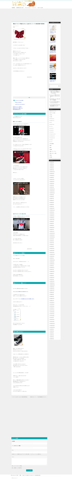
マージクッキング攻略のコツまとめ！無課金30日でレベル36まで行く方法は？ (55, 96)
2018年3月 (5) (52, 296)
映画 (50, 147)
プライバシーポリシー (28, 7)
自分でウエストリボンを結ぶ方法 (20, 104)
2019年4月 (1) (52, 275)
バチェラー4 (51, 128)
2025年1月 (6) (52, 169)
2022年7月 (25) (52, 219)
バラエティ (51, 139)
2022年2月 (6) (52, 229)
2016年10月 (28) (52, 327)
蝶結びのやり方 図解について (18, 108)
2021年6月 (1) (52, 244)
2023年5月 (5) (52, 202)
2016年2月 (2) (52, 338)
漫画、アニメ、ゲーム (53, 151)
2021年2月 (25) (52, 250)
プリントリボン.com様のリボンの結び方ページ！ (20, 291)
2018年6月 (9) (52, 292)
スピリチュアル (52, 124)
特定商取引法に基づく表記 (19, 7)
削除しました (51, 61)
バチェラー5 (51, 130)
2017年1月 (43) (52, 321)
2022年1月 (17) (52, 231)
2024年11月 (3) (52, 173)
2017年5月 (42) (52, 313)
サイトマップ (34, 7)
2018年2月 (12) (52, 298)
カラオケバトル (52, 120)
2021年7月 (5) (52, 242)
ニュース (51, 126)
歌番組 (51, 149)
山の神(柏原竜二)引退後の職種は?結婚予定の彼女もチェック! (53, 52)
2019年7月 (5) (52, 269)
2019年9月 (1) (52, 265)
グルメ (51, 122)
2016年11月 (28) (52, 325)
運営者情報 (13, 7)
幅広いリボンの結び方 (19, 102)
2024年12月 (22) (52, 171)
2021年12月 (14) (52, 233)
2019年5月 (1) (52, 273)
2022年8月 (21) (52, 217)
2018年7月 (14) (52, 290)
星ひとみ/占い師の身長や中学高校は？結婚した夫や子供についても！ (53, 81)
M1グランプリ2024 (40, 7)
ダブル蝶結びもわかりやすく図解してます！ (27, 298)
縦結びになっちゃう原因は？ (17, 106)
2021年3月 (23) (52, 248)
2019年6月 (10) (52, 271)
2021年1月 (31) (52, 252)
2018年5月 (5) (52, 294)
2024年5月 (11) (52, 183)
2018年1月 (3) (52, 300)
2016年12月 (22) (52, 323)
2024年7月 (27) (52, 179)
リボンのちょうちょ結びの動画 (19, 100)
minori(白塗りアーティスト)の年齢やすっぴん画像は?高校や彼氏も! (53, 32)
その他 (51, 116)
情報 (50, 145)
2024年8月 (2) (52, 177)
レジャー (51, 141)
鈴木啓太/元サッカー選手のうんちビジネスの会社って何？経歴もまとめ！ (53, 71)
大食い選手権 (52, 143)
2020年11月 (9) (52, 256)
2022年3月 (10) (52, 227)
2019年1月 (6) (52, 279)
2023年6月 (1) (52, 200)
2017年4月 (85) (52, 315)
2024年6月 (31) (52, 181)
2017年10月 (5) (52, 304)
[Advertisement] (36, 15)
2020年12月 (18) (52, 254)
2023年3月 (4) (52, 204)
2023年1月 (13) (52, 208)
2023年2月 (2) (52, 206)
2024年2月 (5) (52, 185)
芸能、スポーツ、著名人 (53, 153)
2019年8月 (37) (52, 267)
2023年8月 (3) (52, 196)
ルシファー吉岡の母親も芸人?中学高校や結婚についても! (53, 42)
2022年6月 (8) (52, 221)
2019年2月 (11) (52, 277)
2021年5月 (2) (52, 246)
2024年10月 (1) (52, 175)
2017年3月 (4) (52, 317)
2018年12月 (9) (52, 281)
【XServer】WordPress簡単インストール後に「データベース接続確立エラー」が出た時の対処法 (55, 92)
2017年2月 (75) (52, 319)
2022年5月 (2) (52, 223)
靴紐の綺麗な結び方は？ (17, 109)
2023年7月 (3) (52, 198)
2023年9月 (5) (52, 194)
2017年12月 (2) (52, 302)
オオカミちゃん (52, 118)
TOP (15, 475)
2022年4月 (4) (52, 225)
